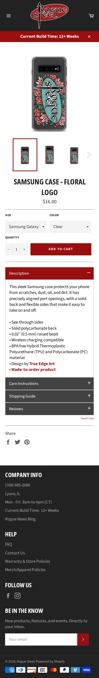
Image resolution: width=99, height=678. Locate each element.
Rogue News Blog (20, 519)
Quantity (12, 238)
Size (8, 215)
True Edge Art (42, 364)
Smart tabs (87, 418)
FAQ (8, 544)
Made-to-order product (33, 370)
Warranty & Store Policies (27, 561)
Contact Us (15, 553)
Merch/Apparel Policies (25, 570)
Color (54, 215)
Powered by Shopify (50, 661)
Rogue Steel (25, 661)
